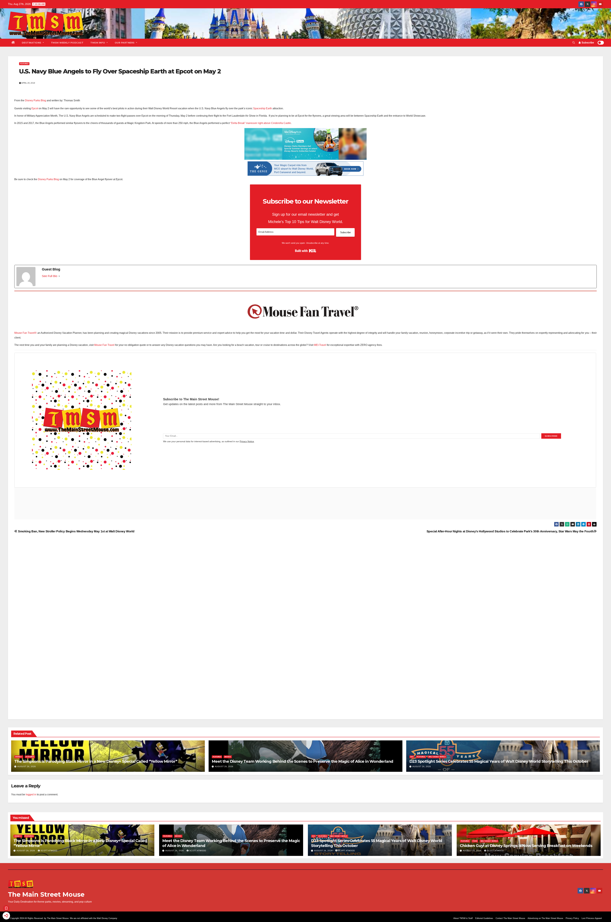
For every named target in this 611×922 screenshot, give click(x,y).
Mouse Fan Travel (104, 345)
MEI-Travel (320, 345)
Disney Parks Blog (35, 100)
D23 (411, 757)
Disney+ (18, 757)
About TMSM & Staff (463, 918)
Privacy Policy (572, 918)
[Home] (13, 43)
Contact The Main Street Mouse (510, 918)
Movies (228, 757)
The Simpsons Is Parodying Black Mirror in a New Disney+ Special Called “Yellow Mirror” (95, 761)
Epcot (35, 108)
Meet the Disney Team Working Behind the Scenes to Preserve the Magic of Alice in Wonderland (302, 761)
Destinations (32, 42)
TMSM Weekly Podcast (67, 42)
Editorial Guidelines (484, 918)
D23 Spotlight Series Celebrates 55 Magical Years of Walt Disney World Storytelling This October (498, 761)
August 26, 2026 (26, 766)
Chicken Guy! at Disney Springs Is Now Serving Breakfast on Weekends (526, 845)
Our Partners (125, 42)
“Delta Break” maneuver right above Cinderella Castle (260, 123)
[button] (573, 42)
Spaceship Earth (262, 108)
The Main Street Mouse (46, 894)
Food (475, 841)
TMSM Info (98, 42)
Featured (24, 64)
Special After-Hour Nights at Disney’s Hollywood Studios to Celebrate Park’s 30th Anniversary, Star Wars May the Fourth (510, 531)
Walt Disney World (437, 757)
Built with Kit (305, 251)
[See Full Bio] (59, 276)
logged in (31, 794)
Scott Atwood (49, 851)
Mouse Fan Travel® (25, 332)
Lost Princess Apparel (592, 918)
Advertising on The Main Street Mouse (545, 918)
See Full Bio (49, 276)
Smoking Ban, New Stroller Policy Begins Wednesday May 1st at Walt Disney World (75, 531)
